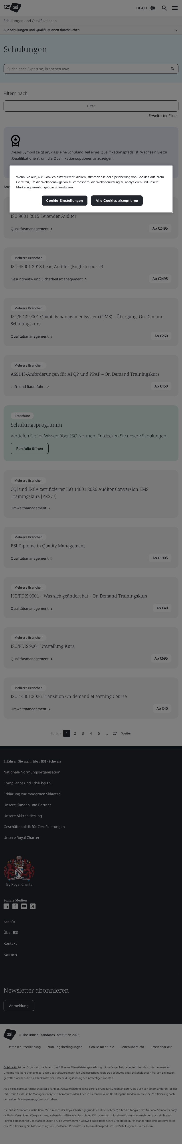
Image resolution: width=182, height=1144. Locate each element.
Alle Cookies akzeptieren (117, 200)
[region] (91, 189)
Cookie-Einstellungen (64, 200)
